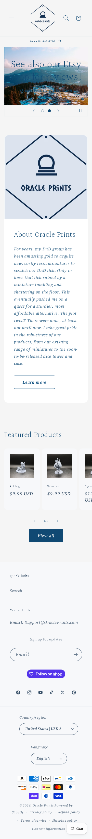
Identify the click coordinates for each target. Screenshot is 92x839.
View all (46, 536)
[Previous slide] (33, 110)
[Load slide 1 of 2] (42, 110)
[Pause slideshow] (82, 110)
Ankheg (15, 487)
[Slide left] (34, 520)
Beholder (53, 487)
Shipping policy (64, 820)
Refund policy (69, 812)
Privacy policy (40, 812)
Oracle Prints (43, 805)
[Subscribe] (75, 654)
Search (16, 590)
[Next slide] (58, 110)
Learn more (35, 382)
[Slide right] (57, 520)
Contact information (48, 829)
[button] (11, 18)
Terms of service (34, 820)
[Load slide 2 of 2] (49, 110)
